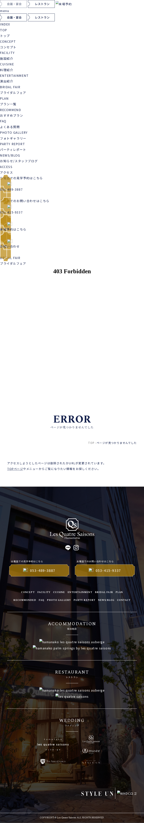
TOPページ (15, 469)
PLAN (119, 592)
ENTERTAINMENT (80, 592)
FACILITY (44, 592)
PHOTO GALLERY (59, 600)
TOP (91, 443)
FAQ (41, 600)
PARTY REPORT (84, 600)
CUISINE (59, 592)
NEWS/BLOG (106, 600)
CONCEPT (27, 592)
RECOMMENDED (24, 600)
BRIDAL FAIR (104, 592)
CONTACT (123, 600)
